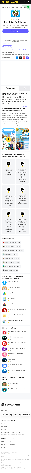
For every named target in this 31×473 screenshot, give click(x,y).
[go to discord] (15, 414)
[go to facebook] (3, 414)
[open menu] (29, 2)
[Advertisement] (15, 73)
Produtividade (19, 7)
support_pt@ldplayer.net (6, 465)
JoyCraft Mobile (7, 44)
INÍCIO (4, 7)
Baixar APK (15, 31)
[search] (25, 2)
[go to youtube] (7, 414)
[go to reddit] (11, 414)
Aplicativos (10, 7)
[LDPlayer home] (9, 2)
